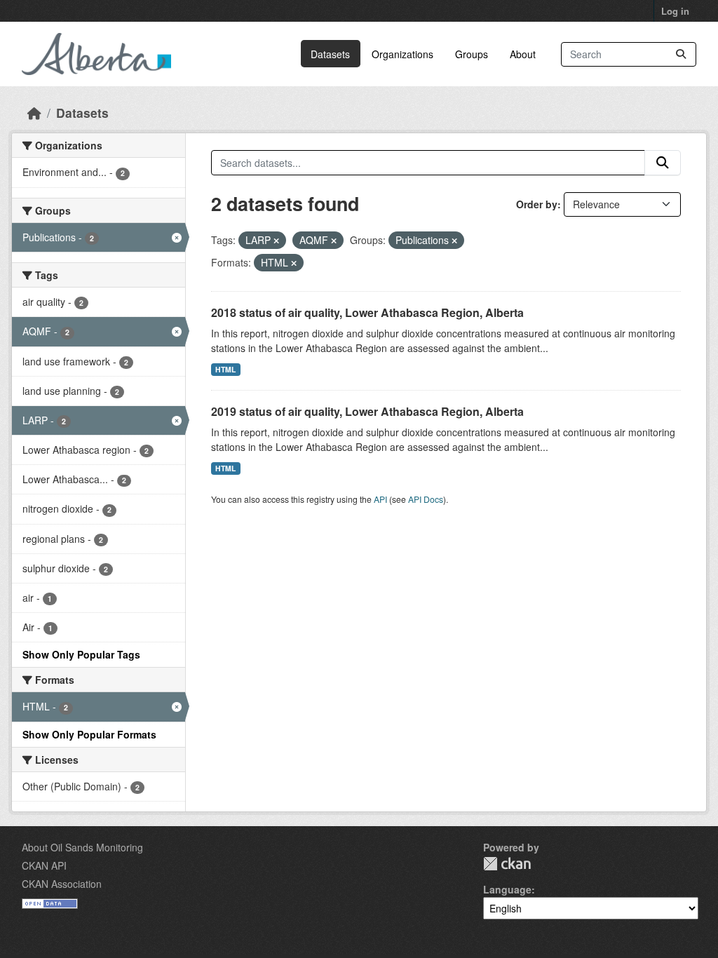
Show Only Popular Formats (89, 734)
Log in (675, 11)
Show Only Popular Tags (81, 654)
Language (507, 889)
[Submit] (681, 54)
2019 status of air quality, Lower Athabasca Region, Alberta (367, 411)
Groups (471, 54)
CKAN (507, 863)
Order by (536, 204)
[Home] (34, 112)
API (380, 499)
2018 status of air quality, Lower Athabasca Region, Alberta (367, 312)
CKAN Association (62, 884)
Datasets (330, 54)
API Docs (425, 499)
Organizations (402, 54)
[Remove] (276, 240)
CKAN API (44, 865)
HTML (225, 369)
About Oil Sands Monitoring (82, 847)
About (523, 54)
